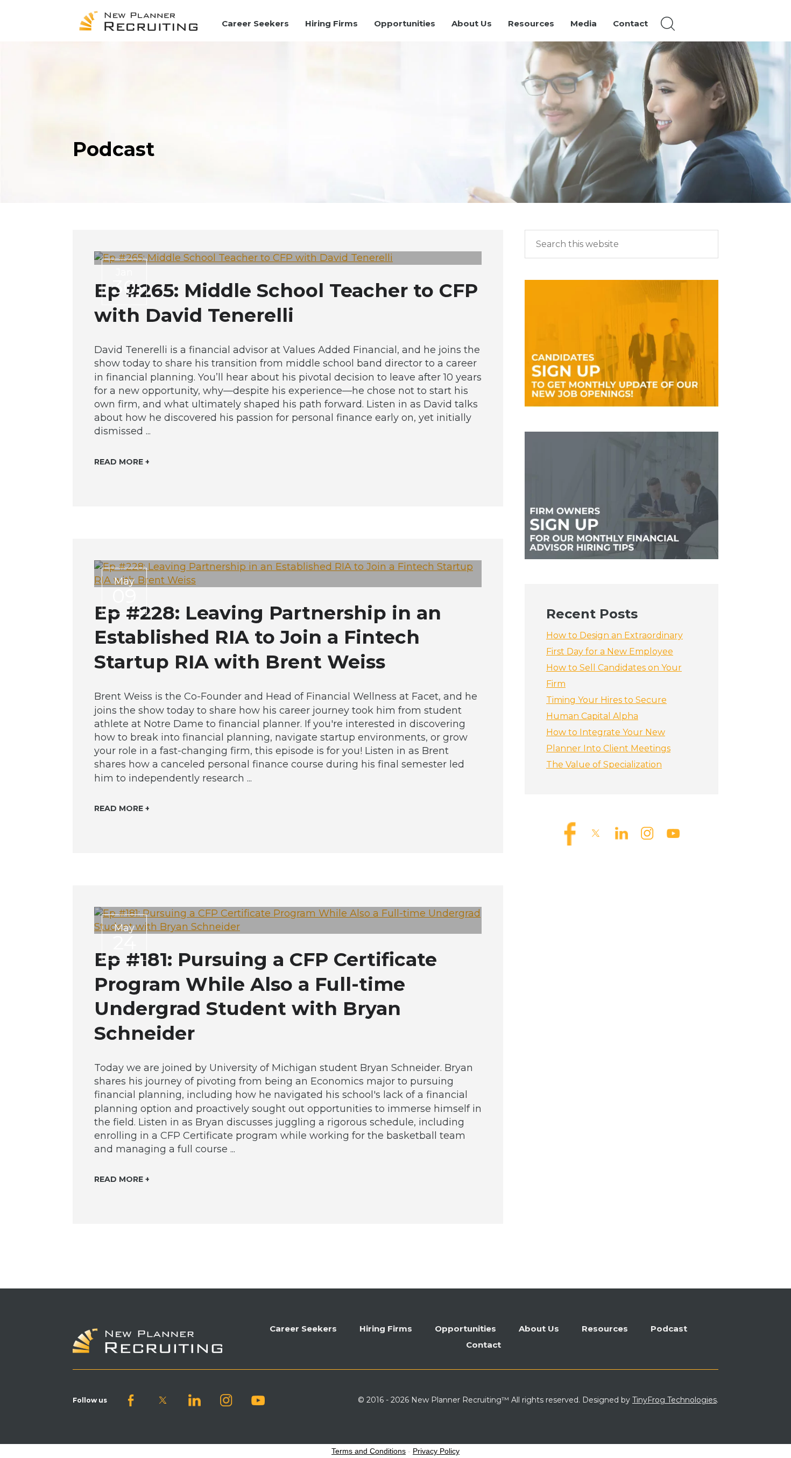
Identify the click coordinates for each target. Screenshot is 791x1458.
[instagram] (647, 833)
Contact (483, 1345)
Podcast (669, 1328)
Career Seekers (303, 1328)
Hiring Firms (385, 1328)
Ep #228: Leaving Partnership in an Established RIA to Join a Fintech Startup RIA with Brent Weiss (267, 637)
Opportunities (465, 1328)
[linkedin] (621, 833)
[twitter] (596, 833)
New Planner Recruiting (143, 21)
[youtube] (673, 833)
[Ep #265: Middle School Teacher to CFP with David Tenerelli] (288, 258)
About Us (539, 1328)
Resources (605, 1328)
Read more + (122, 462)
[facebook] (570, 833)
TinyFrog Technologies (674, 1400)
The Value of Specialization (604, 764)
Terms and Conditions (368, 1451)
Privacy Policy (436, 1451)
